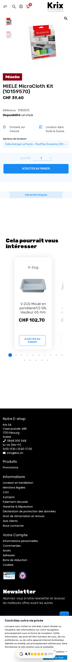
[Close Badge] (55, 651)
